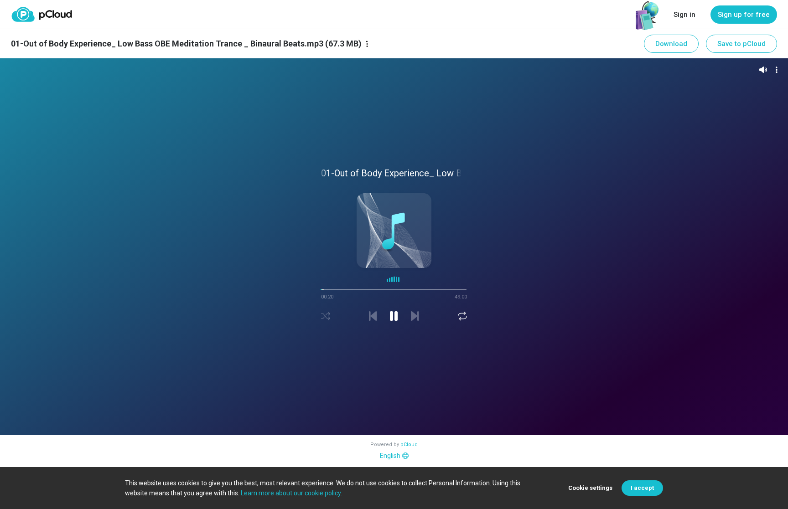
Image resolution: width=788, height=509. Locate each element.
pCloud (409, 444)
